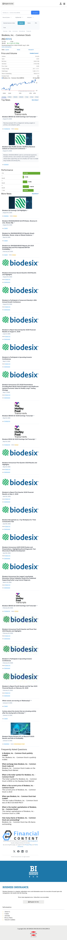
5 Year (36, 97)
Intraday (4, 97)
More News (35, 100)
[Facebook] (18, 852)
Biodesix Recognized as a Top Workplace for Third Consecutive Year (19, 520)
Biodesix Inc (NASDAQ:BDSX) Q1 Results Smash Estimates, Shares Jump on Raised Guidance (18, 234)
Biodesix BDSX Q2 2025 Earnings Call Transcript (19, 439)
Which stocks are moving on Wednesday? (17, 700)
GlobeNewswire (7, 282)
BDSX (8, 38)
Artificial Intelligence (17, 744)
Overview (5, 31)
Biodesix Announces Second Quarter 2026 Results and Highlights (19, 273)
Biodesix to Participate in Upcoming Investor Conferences (17, 358)
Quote (7, 49)
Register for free (8, 3)
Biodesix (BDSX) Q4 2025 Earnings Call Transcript (20, 606)
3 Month (21, 97)
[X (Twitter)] (14, 852)
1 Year (26, 97)
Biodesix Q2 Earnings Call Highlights (15, 210)
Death (23, 744)
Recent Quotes (6, 17)
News (10, 31)
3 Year (31, 97)
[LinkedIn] (22, 852)
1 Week (9, 97)
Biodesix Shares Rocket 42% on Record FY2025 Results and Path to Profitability (18, 737)
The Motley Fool (7, 128)
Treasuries (28, 31)
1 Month (15, 97)
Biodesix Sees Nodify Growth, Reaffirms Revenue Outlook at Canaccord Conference (18, 147)
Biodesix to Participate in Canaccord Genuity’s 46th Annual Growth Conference (19, 301)
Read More (35, 193)
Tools (4, 27)
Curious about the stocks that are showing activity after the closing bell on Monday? (19, 712)
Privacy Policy (28, 844)
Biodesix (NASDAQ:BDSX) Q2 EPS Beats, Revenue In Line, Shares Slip (19, 222)
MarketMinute (6, 744)
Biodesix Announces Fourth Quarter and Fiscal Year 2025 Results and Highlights (19, 630)
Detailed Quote (34, 53)
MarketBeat (6, 164)
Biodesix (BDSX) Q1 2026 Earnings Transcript (18, 416)
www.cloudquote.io (33, 841)
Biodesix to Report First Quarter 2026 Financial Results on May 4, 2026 (18, 493)
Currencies (15, 31)
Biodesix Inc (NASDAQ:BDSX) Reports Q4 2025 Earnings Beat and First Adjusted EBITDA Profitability (18, 247)
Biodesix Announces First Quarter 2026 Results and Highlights (19, 463)
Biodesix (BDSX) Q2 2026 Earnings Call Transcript (19, 117)
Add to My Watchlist (6, 47)
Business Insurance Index (9, 23)
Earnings (16, 128)
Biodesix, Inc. (7, 279)
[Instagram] (26, 852)
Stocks (29, 23)
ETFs (36, 23)
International (22, 31)
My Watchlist (18, 17)
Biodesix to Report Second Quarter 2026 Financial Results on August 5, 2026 (19, 330)
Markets (21, 23)
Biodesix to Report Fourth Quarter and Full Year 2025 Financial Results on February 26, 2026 (19, 687)
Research (31, 49)
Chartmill (5, 228)
